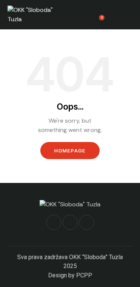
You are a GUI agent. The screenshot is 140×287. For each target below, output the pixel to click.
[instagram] (86, 222)
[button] (130, 14)
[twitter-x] (70, 222)
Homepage (69, 151)
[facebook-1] (53, 222)
